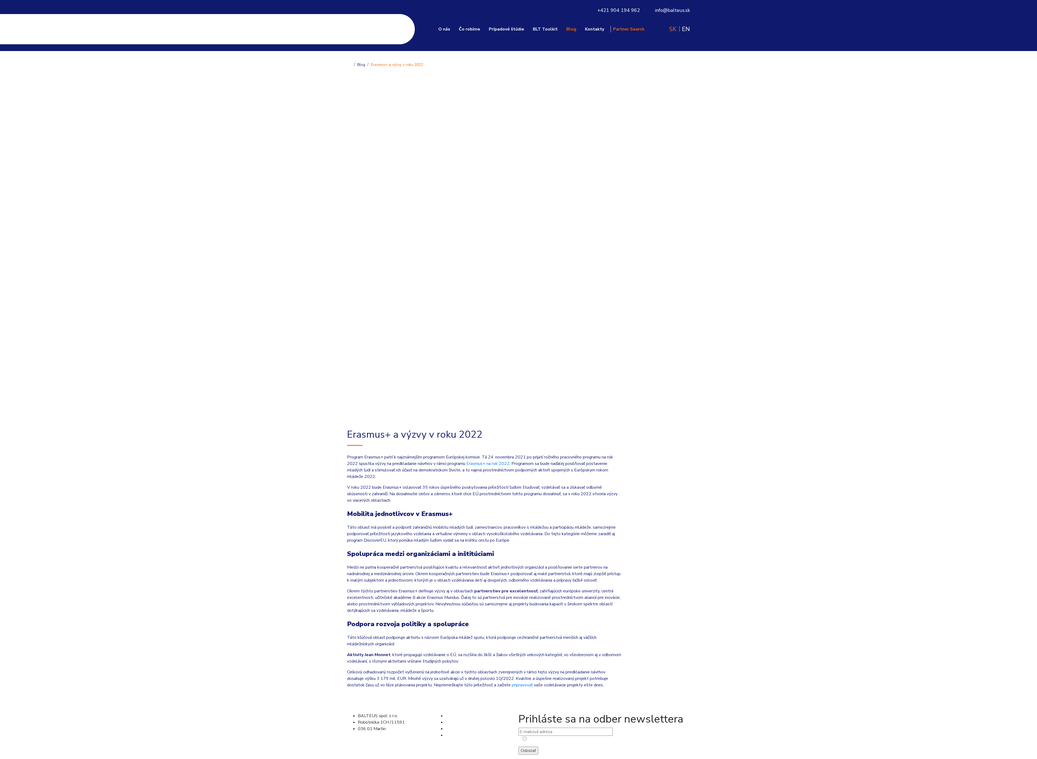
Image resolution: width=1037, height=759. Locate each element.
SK (672, 29)
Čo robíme (469, 29)
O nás (444, 29)
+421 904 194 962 (618, 10)
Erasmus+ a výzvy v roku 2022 (397, 64)
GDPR (366, 746)
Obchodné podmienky (382, 740)
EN (686, 29)
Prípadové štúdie (506, 29)
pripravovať (522, 685)
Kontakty (594, 29)
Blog (571, 29)
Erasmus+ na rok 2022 (488, 464)
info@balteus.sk (672, 10)
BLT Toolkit (545, 29)
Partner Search (628, 29)
